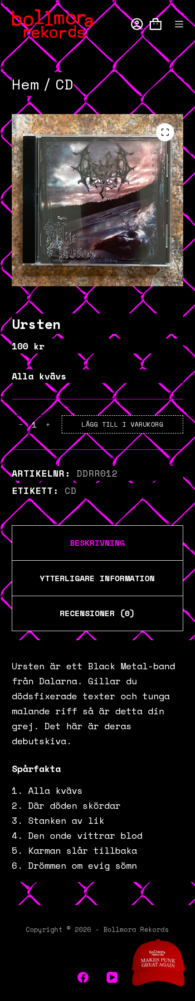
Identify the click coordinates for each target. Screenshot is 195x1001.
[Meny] (179, 24)
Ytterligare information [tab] (97, 578)
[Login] (137, 24)
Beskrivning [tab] (97, 542)
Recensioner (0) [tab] (97, 613)
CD (71, 490)
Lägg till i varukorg (122, 424)
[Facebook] (83, 977)
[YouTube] (112, 977)
